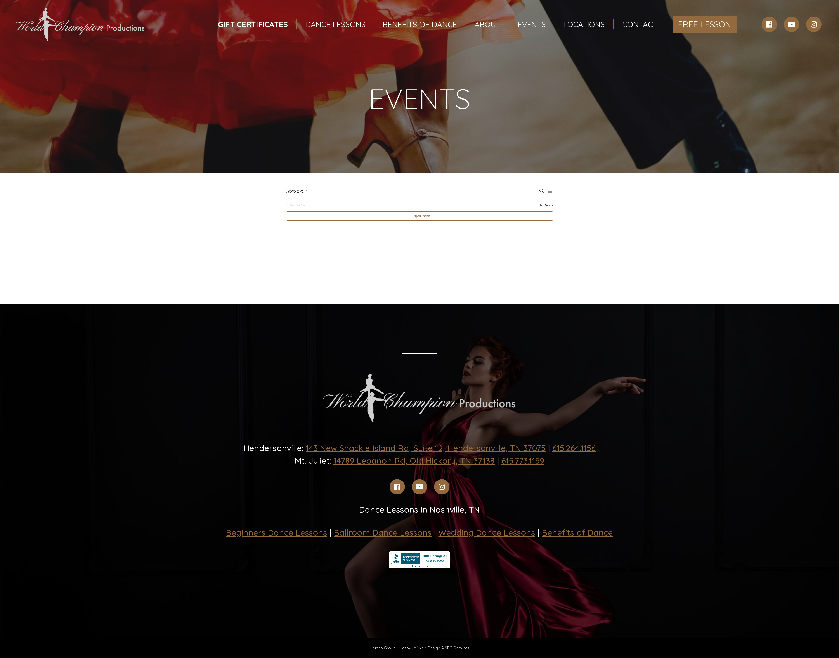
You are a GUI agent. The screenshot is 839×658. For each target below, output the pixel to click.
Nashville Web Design (419, 648)
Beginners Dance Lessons (276, 532)
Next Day (544, 205)
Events (532, 24)
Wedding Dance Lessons (486, 532)
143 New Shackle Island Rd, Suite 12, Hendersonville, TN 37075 (426, 448)
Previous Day (297, 205)
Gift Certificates (253, 24)
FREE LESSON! (705, 24)
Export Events (421, 216)
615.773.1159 (522, 460)
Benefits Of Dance (420, 24)
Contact (639, 24)
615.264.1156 (574, 448)
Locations (584, 24)
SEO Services (457, 648)
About (487, 24)
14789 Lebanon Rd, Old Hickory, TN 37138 (414, 460)
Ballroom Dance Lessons (383, 532)
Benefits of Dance (577, 532)
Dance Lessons (335, 24)
